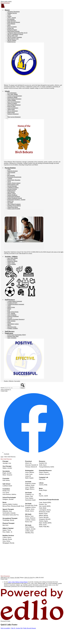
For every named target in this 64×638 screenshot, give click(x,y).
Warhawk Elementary (13, 114)
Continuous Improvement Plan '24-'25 (17, 32)
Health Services (11, 41)
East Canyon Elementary (13, 102)
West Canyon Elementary (14, 117)
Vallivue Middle (11, 100)
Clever (9, 181)
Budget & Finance (12, 29)
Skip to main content (6, 1)
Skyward (9, 318)
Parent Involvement (12, 171)
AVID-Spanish (11, 172)
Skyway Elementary (12, 111)
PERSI (9, 308)
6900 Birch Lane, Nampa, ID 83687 (10, 577)
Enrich (9, 322)
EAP (8, 310)
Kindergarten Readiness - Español (16, 199)
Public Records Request (13, 22)
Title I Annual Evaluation (14, 204)
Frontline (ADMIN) (12, 328)
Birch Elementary (12, 92)
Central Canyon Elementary (14, 95)
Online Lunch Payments (13, 208)
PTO (8, 174)
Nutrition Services (12, 13)
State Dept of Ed (11, 327)
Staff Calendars (11, 321)
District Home (11, 112)
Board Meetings (11, 20)
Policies (9, 16)
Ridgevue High (11, 106)
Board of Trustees (12, 26)
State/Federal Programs (13, 31)
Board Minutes (11, 23)
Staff (2, 456)
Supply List (10, 201)
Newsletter (10, 202)
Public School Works (12, 312)
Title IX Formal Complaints (14, 37)
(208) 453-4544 (28, 577)
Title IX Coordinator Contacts (15, 34)
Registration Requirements (14, 177)
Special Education (12, 186)
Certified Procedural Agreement (15, 304)
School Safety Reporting (13, 180)
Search (2, 387)
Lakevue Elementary (12, 108)
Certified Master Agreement (14, 301)
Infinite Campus (11, 193)
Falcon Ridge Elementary (14, 105)
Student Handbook (12, 195)
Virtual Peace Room (12, 207)
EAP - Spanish (11, 313)
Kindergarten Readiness (13, 196)
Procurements (10, 19)
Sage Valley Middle (12, 94)
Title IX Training (11, 40)
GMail (9, 305)
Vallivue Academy (12, 103)
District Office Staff (12, 35)
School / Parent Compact (13, 183)
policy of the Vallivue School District (18, 582)
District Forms (11, 307)
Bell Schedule (11, 175)
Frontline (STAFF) (12, 302)
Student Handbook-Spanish (14, 198)
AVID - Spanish (11, 17)
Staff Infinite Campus (13, 324)
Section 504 (10, 28)
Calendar (9, 178)
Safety (9, 25)
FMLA (9, 325)
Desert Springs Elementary (14, 99)
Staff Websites (11, 192)
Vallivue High (11, 109)
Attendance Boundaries (13, 11)
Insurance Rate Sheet (12, 336)
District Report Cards (12, 38)
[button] (7, 10)
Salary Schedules (11, 315)
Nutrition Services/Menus (14, 205)
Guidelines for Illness (12, 187)
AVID (9, 14)
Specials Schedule (12, 189)
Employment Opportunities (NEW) (16, 334)
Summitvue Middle (12, 97)
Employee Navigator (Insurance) (15, 319)
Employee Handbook (13, 316)
